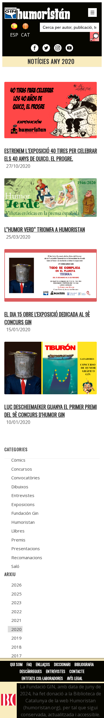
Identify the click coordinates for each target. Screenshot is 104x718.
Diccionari (62, 664)
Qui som (16, 664)
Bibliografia (84, 664)
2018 (16, 647)
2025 (16, 594)
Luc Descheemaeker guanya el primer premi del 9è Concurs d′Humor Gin (50, 410)
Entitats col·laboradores (42, 678)
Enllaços (43, 664)
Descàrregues (31, 671)
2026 (16, 585)
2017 (16, 655)
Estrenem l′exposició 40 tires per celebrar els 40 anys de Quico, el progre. (50, 154)
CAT (25, 35)
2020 (16, 629)
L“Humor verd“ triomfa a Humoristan (44, 229)
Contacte (76, 671)
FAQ (29, 664)
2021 (16, 620)
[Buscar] (94, 36)
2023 (16, 602)
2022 (16, 611)
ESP (14, 35)
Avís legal (74, 678)
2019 (16, 638)
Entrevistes (55, 671)
